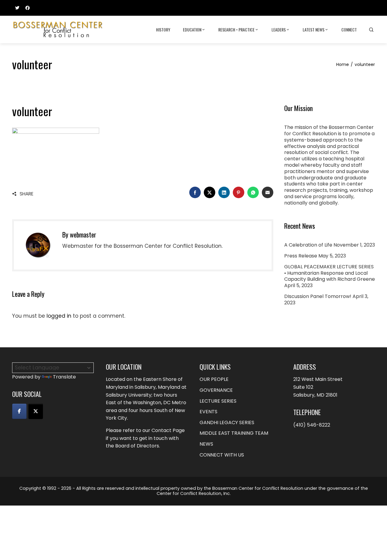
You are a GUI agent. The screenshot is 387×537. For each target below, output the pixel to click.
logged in (59, 315)
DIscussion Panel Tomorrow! (317, 296)
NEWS (206, 443)
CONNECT (349, 29)
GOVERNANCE (216, 390)
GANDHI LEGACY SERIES (227, 422)
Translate (64, 376)
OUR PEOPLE (214, 379)
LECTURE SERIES (218, 401)
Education (192, 29)
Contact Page (168, 430)
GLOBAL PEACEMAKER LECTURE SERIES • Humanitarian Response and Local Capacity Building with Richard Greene (329, 273)
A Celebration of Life (308, 244)
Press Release (300, 255)
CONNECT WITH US (222, 454)
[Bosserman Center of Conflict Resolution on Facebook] (19, 411)
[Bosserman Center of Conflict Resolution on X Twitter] (35, 411)
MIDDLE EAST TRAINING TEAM (234, 433)
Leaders (279, 29)
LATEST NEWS (313, 29)
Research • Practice (236, 29)
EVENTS (208, 411)
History (163, 29)
